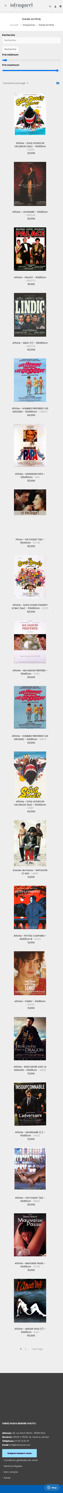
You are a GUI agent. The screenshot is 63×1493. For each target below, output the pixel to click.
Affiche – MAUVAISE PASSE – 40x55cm (30, 1265)
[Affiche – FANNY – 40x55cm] (30, 973)
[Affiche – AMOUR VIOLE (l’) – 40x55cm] (30, 1301)
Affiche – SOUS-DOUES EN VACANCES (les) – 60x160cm (30, 805)
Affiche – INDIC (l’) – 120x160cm (30, 344)
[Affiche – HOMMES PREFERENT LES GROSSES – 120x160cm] (30, 380)
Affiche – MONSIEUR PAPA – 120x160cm (30, 475)
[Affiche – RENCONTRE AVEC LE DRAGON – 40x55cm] (30, 1039)
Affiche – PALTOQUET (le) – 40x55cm (30, 1199)
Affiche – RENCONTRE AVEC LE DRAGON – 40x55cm (30, 1068)
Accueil (14, 24)
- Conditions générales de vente (20, 1460)
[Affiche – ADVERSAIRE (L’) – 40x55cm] (30, 1104)
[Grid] (57, 83)
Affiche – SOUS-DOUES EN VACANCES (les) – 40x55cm (30, 146)
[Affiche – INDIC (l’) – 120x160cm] (30, 315)
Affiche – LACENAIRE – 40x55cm (30, 213)
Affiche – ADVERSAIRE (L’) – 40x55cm (30, 1134)
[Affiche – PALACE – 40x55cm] (30, 249)
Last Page (37, 1349)
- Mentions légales (12, 1466)
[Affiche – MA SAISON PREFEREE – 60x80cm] (30, 642)
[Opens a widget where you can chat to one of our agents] (52, 1488)
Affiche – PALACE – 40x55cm (30, 279)
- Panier (6, 1477)
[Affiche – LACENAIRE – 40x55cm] (30, 184)
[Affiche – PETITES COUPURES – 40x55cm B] (30, 908)
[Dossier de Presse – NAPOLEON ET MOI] (30, 842)
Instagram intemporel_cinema (19, 1453)
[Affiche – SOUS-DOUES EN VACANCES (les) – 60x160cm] (30, 773)
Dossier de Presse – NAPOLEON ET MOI (30, 872)
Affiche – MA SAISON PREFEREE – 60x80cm (30, 672)
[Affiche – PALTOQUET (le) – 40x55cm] (30, 1170)
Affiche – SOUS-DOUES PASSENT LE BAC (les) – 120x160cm (30, 606)
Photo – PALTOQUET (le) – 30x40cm (30, 541)
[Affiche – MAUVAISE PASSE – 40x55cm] (30, 1235)
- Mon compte (10, 1471)
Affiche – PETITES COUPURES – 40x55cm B (30, 937)
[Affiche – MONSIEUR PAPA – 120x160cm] (30, 446)
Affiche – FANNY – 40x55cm (30, 1003)
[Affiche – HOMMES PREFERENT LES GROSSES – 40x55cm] (30, 708)
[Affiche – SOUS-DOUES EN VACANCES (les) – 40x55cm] (30, 115)
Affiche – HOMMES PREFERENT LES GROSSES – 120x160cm (30, 410)
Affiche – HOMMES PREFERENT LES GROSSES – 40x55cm (30, 737)
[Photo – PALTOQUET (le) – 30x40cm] (30, 511)
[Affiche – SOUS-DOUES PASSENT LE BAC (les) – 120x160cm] (30, 577)
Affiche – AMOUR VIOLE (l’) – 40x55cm (30, 1330)
